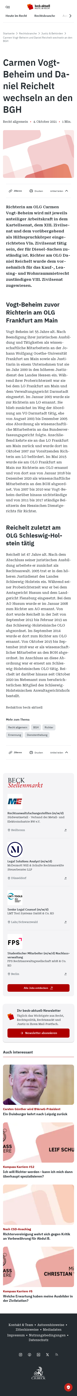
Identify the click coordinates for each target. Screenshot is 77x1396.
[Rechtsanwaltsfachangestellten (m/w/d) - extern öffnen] (65, 830)
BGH (36, 727)
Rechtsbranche (28, 33)
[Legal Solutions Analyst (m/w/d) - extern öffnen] (65, 878)
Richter (49, 727)
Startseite (9, 33)
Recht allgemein (17, 727)
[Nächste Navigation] (70, 16)
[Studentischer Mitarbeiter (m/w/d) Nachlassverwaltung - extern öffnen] (65, 974)
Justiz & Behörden (52, 33)
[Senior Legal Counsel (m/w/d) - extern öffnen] (65, 922)
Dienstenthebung (37, 735)
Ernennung (14, 735)
